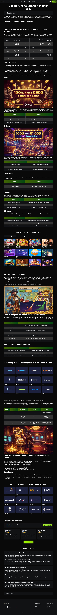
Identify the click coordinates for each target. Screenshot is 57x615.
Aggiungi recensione (47, 525)
